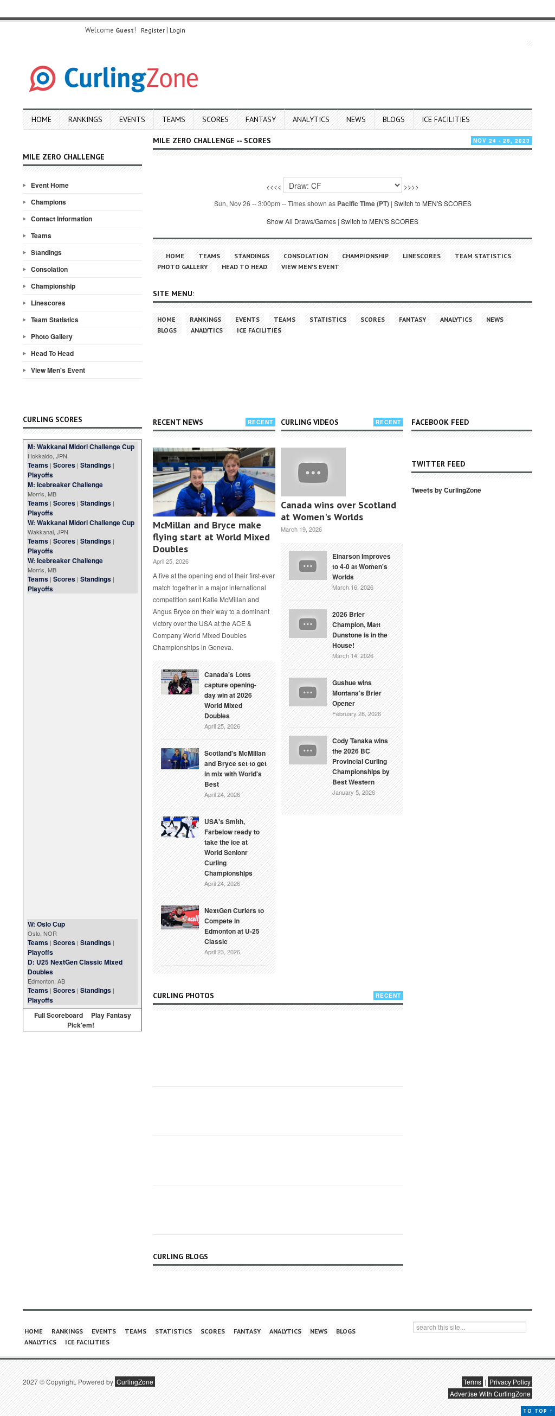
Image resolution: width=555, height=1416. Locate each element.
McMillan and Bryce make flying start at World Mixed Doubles (211, 537)
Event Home (50, 185)
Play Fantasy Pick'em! (99, 1020)
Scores (215, 119)
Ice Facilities (446, 119)
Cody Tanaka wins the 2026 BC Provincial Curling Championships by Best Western (361, 761)
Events (132, 119)
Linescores (48, 303)
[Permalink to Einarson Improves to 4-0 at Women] (308, 564)
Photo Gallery (52, 336)
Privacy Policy (510, 1381)
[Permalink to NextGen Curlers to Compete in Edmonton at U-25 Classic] (180, 916)
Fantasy (261, 119)
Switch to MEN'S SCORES (433, 203)
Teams (173, 119)
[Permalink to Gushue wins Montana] (308, 691)
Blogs (394, 119)
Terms (472, 1381)
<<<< (273, 186)
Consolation (49, 269)
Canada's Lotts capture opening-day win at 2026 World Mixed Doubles (230, 694)
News (356, 119)
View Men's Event (58, 370)
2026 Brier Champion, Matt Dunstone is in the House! (360, 629)
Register (153, 30)
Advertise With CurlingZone (490, 1393)
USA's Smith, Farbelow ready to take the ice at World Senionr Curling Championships (232, 847)
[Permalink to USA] (180, 826)
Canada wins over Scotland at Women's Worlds (338, 511)
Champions (48, 202)
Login (177, 30)
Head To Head (52, 353)
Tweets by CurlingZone (446, 490)
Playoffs (40, 475)
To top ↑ (538, 1410)
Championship (53, 286)
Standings (46, 252)
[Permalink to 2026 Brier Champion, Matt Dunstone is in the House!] (308, 622)
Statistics (327, 319)
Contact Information (61, 219)
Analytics (311, 119)
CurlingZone (135, 1381)
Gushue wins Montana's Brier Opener (357, 693)
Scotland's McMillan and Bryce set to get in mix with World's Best (235, 768)
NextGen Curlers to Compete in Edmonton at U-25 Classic (234, 925)
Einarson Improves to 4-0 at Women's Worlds (361, 566)
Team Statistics (55, 319)
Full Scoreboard (58, 1015)
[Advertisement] (82, 756)
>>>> (411, 186)
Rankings (85, 119)
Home (41, 119)
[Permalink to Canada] (180, 681)
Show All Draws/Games (301, 221)
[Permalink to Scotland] (180, 758)
